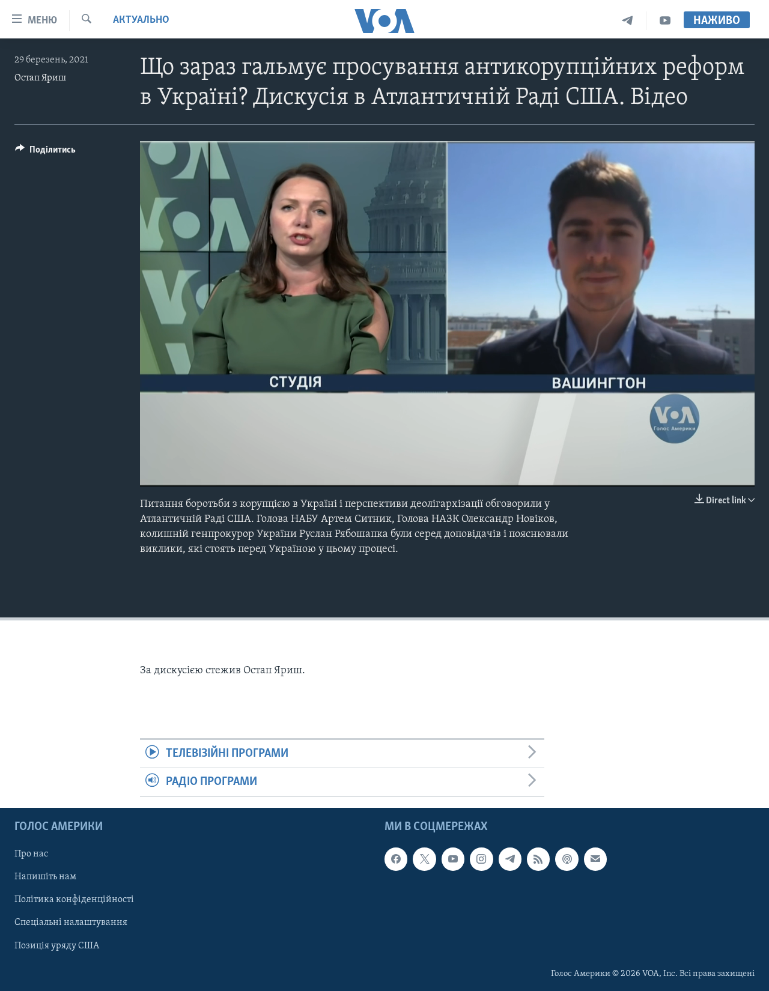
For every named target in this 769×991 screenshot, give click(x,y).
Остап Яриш (40, 78)
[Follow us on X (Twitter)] (424, 858)
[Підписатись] (595, 858)
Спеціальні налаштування (70, 922)
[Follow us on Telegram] (510, 858)
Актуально (141, 20)
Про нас (31, 854)
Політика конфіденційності (74, 900)
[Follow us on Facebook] (395, 858)
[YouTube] (665, 20)
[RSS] (538, 858)
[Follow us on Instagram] (481, 858)
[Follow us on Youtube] (453, 858)
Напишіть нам (45, 877)
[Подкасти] (566, 858)
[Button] (45, 152)
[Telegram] (627, 20)
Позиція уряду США (56, 945)
